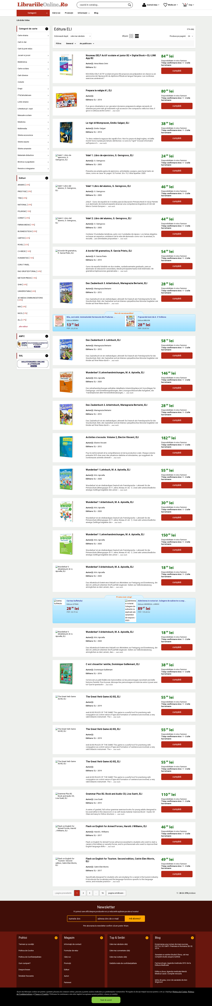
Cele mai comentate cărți (119, 950)
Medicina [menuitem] (21, 122)
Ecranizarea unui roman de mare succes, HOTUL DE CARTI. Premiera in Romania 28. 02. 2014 (174, 946)
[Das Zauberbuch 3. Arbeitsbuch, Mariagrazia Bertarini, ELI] (69, 293)
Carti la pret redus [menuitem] (25, 49)
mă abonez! (135, 918)
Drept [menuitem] (20, 89)
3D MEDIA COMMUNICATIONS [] (30, 299)
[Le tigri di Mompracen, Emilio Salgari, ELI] (69, 132)
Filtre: (59, 43)
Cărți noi (67, 957)
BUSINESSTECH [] (27, 231)
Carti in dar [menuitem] (22, 42)
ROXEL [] (23, 245)
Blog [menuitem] (96, 13)
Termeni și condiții (26, 944)
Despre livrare (24, 970)
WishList (172, 5)
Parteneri (67, 982)
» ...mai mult (115, 111)
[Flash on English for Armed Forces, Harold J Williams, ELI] (69, 836)
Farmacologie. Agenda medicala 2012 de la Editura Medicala (173, 964)
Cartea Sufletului (74, 601)
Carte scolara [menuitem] (23, 68)
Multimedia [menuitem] (22, 128)
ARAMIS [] (24, 185)
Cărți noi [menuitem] (56, 13)
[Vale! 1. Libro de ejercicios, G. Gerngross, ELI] (69, 165)
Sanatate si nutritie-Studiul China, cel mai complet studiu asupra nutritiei (172, 956)
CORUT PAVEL (23, 265)
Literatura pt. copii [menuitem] (25, 109)
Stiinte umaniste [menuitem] (24, 149)
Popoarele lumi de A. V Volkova (152, 317)
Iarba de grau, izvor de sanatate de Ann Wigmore (171, 981)
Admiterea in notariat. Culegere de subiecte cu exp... (162, 601)
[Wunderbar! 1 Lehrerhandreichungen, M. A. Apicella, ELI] (69, 544)
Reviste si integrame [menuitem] (26, 168)
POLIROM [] (24, 211)
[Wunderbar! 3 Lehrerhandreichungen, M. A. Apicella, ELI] (69, 382)
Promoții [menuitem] (69, 13)
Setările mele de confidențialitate (123, 963)
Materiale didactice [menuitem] (26, 155)
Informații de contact (72, 944)
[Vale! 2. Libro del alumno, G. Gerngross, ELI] (69, 228)
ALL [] (22, 320)
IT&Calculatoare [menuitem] (24, 95)
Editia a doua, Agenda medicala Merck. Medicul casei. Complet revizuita (171, 972)
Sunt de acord (106, 1000)
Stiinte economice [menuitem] (25, 135)
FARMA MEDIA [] (26, 225)
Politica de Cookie (180, 991)
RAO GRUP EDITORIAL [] (29, 271)
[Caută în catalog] (129, 5)
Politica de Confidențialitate (30, 957)
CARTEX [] (24, 238)
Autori (66, 976)
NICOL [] (22, 313)
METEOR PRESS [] (27, 278)
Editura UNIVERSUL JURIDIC (148, 604)
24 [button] (189, 36)
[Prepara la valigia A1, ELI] (69, 100)
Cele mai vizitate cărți (118, 957)
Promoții (67, 963)
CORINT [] (24, 218)
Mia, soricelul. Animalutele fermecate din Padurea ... (91, 317)
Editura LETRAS (72, 604)
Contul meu (152, 5)
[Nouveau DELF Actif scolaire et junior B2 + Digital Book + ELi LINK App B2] (69, 65)
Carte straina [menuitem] (23, 35)
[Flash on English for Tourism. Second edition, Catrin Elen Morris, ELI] (69, 868)
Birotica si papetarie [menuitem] (26, 162)
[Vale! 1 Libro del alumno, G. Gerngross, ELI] (69, 195)
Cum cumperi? (25, 963)
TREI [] (22, 198)
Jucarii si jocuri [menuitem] (24, 55)
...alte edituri (23, 326)
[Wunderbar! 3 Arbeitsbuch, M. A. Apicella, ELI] (69, 576)
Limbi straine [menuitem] (23, 102)
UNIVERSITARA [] (27, 291)
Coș (189, 4)
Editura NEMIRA (72, 320)
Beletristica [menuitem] (22, 62)
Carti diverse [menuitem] (23, 75)
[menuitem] (33, 13)
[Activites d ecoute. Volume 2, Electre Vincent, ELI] (69, 447)
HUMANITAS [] (26, 258)
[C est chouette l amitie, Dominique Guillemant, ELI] (69, 674)
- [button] (47, 28)
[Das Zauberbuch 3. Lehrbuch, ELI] (69, 349)
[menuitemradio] (131, 36)
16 (103, 893)
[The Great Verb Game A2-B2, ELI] (69, 706)
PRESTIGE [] (25, 191)
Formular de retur (71, 950)
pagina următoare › (116, 893)
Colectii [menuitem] (21, 82)
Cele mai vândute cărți (118, 944)
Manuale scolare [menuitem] (24, 115)
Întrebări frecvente (26, 976)
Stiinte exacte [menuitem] (23, 142)
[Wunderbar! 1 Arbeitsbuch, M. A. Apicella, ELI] (69, 512)
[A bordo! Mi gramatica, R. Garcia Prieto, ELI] (69, 260)
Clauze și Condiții (41, 994)
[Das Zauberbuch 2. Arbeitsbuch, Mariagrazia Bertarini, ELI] (69, 414)
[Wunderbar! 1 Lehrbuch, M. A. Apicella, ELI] (69, 479)
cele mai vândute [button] (78, 36)
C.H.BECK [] (24, 251)
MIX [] (22, 307)
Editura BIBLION (144, 320)
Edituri (66, 970)
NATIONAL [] (25, 205)
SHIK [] (22, 284)
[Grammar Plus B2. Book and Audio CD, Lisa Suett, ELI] (69, 803)
